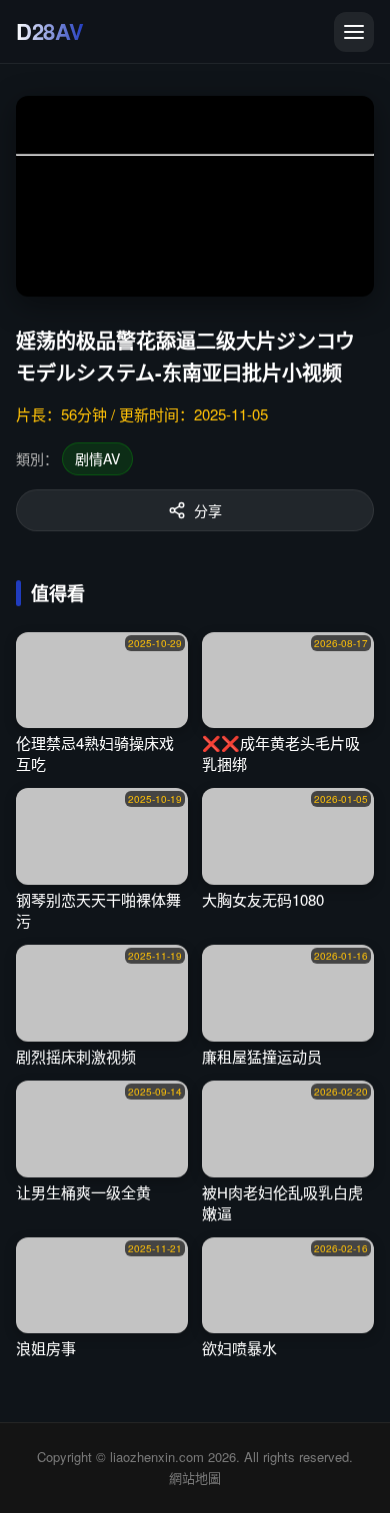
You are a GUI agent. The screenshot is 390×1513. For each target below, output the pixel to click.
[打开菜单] (354, 32)
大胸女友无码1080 (263, 899)
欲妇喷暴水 (239, 1347)
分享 (208, 510)
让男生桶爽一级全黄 (83, 1191)
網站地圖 (195, 1477)
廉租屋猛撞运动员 (262, 1056)
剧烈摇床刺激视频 (76, 1056)
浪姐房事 (46, 1347)
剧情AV (97, 458)
